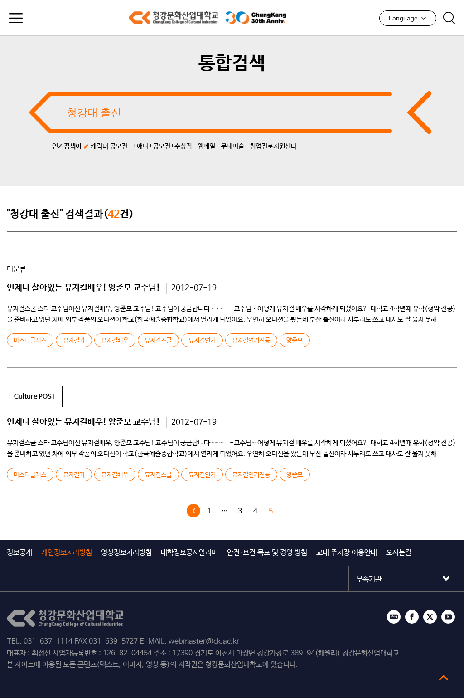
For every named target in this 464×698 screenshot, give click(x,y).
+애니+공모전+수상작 (162, 146)
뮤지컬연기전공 (251, 340)
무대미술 (232, 146)
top (443, 677)
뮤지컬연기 (202, 340)
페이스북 (412, 617)
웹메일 (206, 146)
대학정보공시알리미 (189, 552)
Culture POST (34, 396)
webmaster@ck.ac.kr (204, 641)
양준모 (294, 340)
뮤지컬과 (74, 340)
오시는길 (398, 552)
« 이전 (193, 510)
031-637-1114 (48, 641)
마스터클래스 (30, 340)
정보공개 (19, 552)
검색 (449, 18)
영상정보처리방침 (126, 552)
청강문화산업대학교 (173, 17)
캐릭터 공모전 (109, 146)
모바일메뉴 (16, 18)
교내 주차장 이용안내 (346, 552)
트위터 (430, 617)
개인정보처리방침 (66, 552)
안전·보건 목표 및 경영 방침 (267, 552)
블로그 (394, 617)
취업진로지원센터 (273, 146)
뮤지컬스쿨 (158, 340)
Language (403, 18)
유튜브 (448, 617)
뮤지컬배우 (114, 340)
